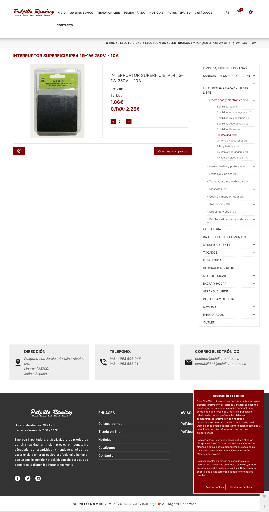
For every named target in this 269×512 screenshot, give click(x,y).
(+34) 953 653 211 (125, 363)
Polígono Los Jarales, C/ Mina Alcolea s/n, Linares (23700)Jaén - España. (54, 366)
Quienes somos (81, 12)
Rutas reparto (179, 12)
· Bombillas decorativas (232, 123)
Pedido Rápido (134, 12)
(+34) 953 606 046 (125, 358)
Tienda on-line (108, 12)
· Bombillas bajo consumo (232, 117)
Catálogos (203, 12)
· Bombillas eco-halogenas (233, 112)
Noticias (156, 12)
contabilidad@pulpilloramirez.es (220, 363)
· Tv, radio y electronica (232, 157)
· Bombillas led (227, 106)
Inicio (61, 12)
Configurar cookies (241, 487)
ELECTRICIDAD (179, 43)
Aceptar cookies (215, 487)
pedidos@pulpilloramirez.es (217, 358)
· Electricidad (226, 134)
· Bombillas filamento (230, 129)
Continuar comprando (173, 151)
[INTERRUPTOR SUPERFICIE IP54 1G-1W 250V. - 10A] (58, 101)
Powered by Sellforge (140, 504)
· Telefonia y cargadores (232, 151)
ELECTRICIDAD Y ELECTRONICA (143, 43)
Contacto (65, 25)
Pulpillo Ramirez (89, 504)
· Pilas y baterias (228, 146)
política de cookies (228, 468)
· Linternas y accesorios (232, 140)
